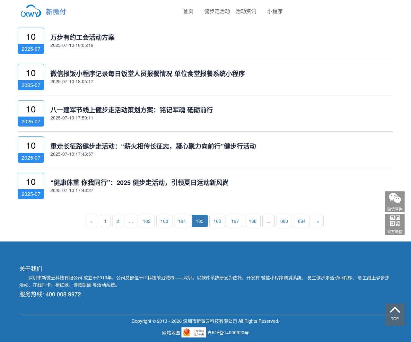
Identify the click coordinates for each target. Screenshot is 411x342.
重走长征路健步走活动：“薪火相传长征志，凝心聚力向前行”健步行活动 (153, 146)
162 (147, 221)
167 (235, 221)
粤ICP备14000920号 (228, 332)
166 (217, 221)
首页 (188, 11)
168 (253, 221)
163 (164, 221)
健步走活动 (217, 11)
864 (302, 221)
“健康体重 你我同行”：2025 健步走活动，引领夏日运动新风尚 (139, 182)
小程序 (275, 11)
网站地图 (171, 332)
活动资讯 (246, 11)
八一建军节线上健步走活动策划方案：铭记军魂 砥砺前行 (131, 109)
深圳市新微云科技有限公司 (55, 277)
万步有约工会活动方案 (82, 37)
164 (182, 221)
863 (284, 221)
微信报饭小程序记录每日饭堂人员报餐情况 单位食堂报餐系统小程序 (147, 73)
